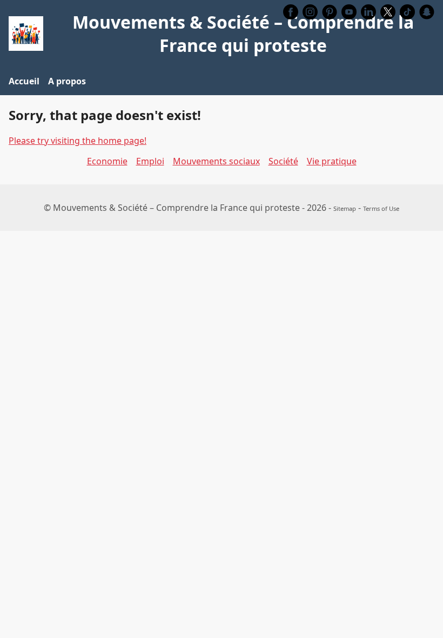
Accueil (24, 81)
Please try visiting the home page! (77, 141)
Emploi (150, 161)
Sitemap (344, 208)
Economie (107, 161)
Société (283, 161)
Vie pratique (332, 161)
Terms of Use (381, 208)
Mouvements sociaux (216, 161)
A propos (67, 81)
